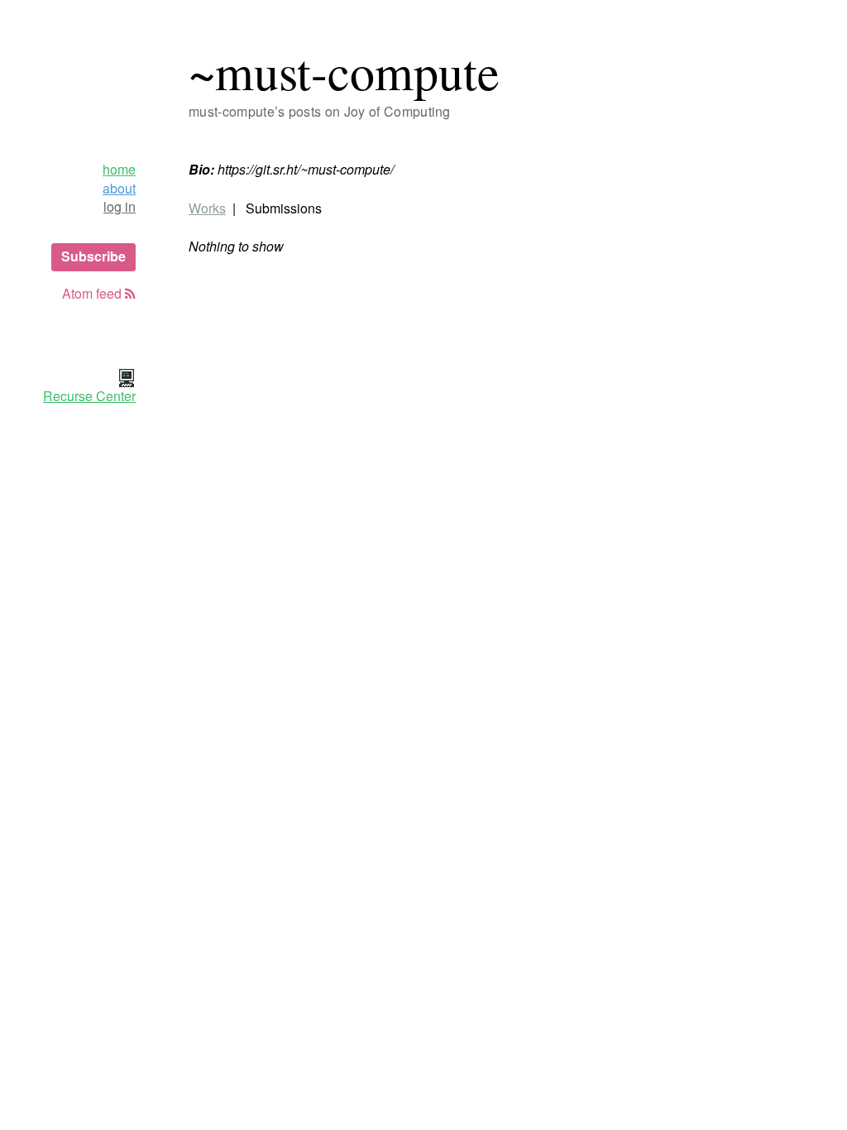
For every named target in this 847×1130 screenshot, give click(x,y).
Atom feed (93, 294)
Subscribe (93, 256)
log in (119, 207)
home (119, 169)
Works (207, 208)
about (119, 189)
